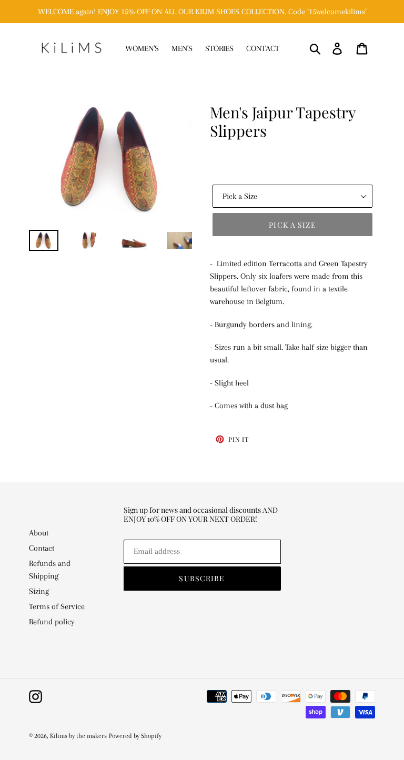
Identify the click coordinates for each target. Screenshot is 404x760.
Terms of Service (57, 606)
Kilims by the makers (78, 735)
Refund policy (52, 621)
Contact (41, 548)
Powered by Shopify (135, 735)
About (38, 533)
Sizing (39, 591)
